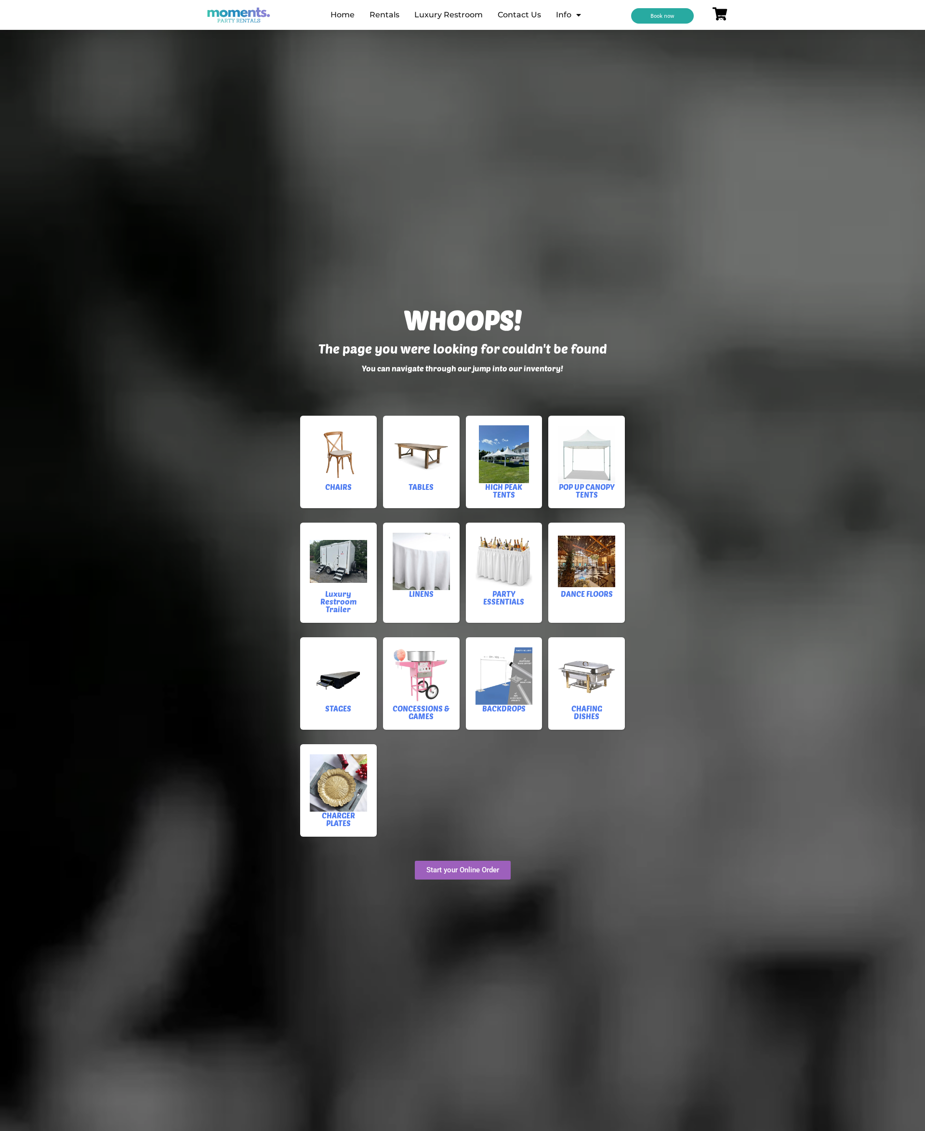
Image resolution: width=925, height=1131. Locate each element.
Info (563, 14)
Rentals (384, 14)
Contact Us (519, 14)
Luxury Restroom (448, 14)
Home (342, 14)
